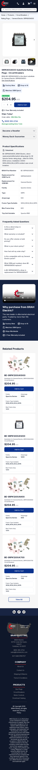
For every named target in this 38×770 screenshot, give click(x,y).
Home (3, 15)
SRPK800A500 (26, 176)
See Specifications (8, 80)
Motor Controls (19, 695)
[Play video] (31, 61)
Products (11, 15)
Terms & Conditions (20, 678)
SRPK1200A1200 (28, 439)
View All (19, 599)
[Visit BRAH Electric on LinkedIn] (14, 612)
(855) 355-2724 (11, 121)
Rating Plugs (5, 18)
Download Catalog (19, 698)
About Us (20, 666)
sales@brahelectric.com (19, 652)
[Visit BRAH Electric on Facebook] (19, 612)
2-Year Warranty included (14, 110)
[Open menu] (34, 3)
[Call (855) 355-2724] (18, 3)
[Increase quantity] (11, 105)
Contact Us (20, 670)
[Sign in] (23, 3)
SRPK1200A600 (28, 500)
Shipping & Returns (20, 674)
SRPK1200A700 (28, 560)
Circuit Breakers (21, 15)
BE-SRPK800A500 (27, 170)
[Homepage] (4, 3)
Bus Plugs (19, 689)
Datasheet (9, 150)
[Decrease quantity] (4, 105)
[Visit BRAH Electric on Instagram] (23, 612)
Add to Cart (22, 105)
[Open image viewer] (19, 39)
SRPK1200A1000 (28, 378)
